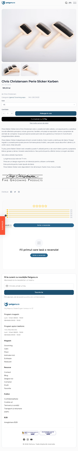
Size (3, 101)
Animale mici (9, 355)
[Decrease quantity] (4, 113)
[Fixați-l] (19, 191)
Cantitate (5, 109)
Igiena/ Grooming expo (17, 97)
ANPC (6, 412)
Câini (6, 349)
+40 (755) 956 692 (10, 330)
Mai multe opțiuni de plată (39, 123)
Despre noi (8, 379)
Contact (7, 372)
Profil (6, 385)
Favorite (7, 388)
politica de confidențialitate (35, 297)
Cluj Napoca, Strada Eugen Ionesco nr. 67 (18, 308)
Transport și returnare (13, 409)
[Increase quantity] (12, 113)
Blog (6, 375)
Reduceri (7, 362)
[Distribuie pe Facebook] (11, 191)
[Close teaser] (6, 216)
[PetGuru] (8, 2)
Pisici (6, 352)
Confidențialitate (11, 399)
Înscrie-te (39, 292)
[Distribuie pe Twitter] (15, 191)
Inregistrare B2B (10, 422)
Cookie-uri (8, 402)
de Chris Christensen (9, 94)
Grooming (8, 346)
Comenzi (8, 382)
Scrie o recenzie (43, 225)
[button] (2, 225)
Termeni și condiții (11, 405)
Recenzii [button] (7, 225)
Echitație (7, 358)
